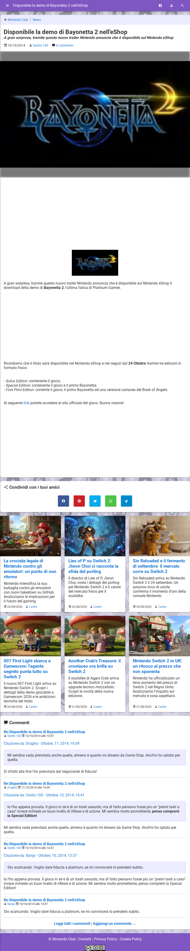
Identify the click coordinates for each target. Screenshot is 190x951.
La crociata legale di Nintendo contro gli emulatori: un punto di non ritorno (30, 568)
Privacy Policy (105, 939)
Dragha (12, 787)
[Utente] (171, 5)
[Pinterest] (79, 501)
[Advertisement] (95, 213)
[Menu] (7, 5)
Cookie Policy (131, 939)
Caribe (33, 606)
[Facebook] (160, 5)
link (26, 403)
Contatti (84, 939)
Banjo (11, 904)
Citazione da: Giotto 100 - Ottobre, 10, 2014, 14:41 (44, 795)
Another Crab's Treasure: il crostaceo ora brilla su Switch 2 (94, 666)
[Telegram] (126, 501)
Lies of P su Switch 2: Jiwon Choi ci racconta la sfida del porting (93, 566)
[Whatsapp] (110, 501)
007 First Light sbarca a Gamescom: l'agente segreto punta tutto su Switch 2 (27, 668)
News (37, 20)
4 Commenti (64, 45)
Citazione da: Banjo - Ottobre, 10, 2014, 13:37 (40, 855)
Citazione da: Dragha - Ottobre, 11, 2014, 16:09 (41, 743)
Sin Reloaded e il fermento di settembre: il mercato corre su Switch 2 (159, 566)
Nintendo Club (18, 20)
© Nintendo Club (62, 939)
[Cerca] (182, 5)
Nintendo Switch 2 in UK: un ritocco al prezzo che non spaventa (157, 666)
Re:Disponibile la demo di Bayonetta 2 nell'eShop (44, 732)
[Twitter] (95, 501)
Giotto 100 (14, 736)
